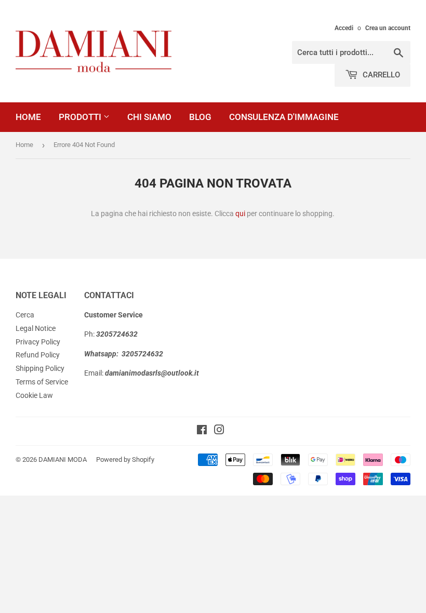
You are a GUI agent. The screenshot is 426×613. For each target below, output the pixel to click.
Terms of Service (42, 382)
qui (240, 213)
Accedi (344, 28)
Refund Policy (38, 355)
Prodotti (81, 117)
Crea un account (387, 28)
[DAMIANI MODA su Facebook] (201, 431)
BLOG (200, 117)
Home (28, 117)
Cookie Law (34, 395)
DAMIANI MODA (62, 459)
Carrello (380, 74)
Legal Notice (36, 328)
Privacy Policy (38, 342)
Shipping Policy (40, 368)
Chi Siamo (149, 117)
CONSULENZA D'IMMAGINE (284, 117)
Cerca (25, 315)
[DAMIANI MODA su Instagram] (219, 431)
